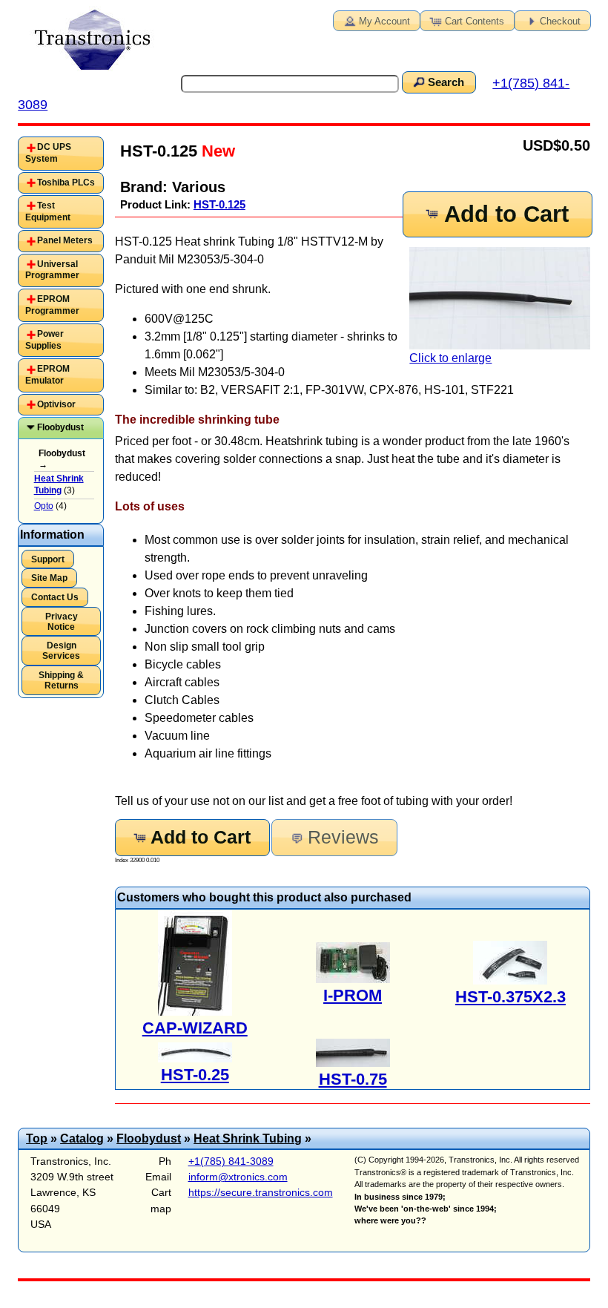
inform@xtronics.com (238, 1177)
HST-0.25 (195, 1074)
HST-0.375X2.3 (510, 996)
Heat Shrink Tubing (248, 1138)
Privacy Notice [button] (61, 621)
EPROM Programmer (52, 305)
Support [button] (48, 559)
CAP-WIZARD (195, 1028)
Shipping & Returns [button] (61, 680)
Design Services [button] (61, 650)
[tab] (60, 153)
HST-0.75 (353, 1079)
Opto (43, 506)
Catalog (82, 1138)
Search (446, 82)
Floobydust (60, 427)
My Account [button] (384, 21)
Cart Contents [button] (474, 21)
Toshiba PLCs (66, 182)
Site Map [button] (49, 578)
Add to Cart (506, 214)
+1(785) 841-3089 (231, 1161)
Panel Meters (65, 240)
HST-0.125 (219, 204)
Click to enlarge (450, 358)
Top (36, 1138)
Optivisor (56, 404)
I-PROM (352, 995)
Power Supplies (44, 340)
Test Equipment (47, 211)
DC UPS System (48, 153)
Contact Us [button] (55, 597)
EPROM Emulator (47, 375)
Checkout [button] (560, 21)
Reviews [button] (343, 837)
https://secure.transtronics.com (260, 1192)
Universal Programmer (52, 270)
